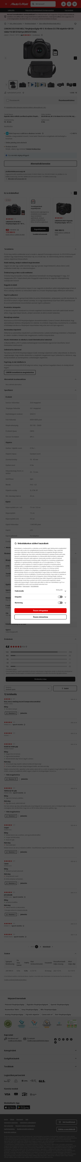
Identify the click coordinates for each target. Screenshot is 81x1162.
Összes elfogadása (40, 610)
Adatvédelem (18, 586)
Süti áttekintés (35, 586)
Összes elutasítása (40, 617)
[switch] (60, 597)
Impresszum (26, 586)
